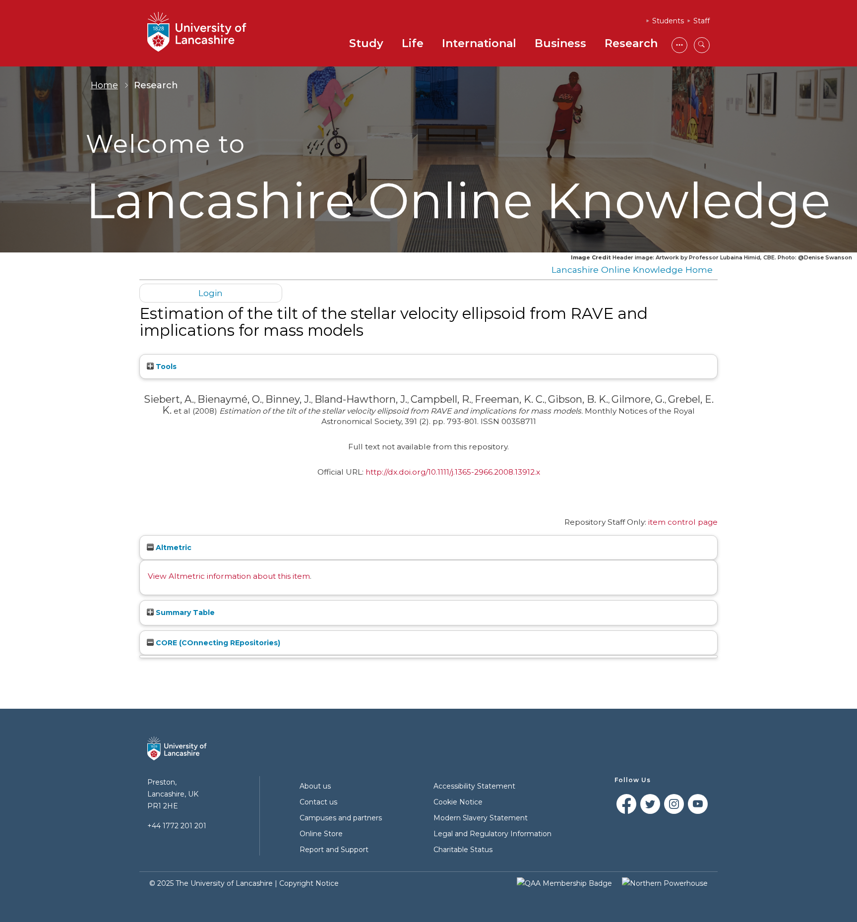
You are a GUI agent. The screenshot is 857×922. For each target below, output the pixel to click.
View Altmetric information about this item (229, 576)
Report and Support (334, 849)
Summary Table (184, 612)
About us (315, 786)
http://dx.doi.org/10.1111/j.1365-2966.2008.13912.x (453, 472)
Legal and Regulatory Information (492, 833)
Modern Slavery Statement (480, 817)
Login (210, 293)
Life (413, 43)
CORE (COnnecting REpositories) (217, 642)
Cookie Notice (458, 802)
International (479, 43)
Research (631, 43)
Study (366, 43)
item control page (683, 522)
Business (560, 43)
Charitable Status (462, 849)
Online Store (321, 833)
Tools (165, 366)
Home (104, 85)
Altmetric (172, 547)
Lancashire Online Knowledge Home (632, 269)
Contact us (318, 802)
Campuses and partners (341, 817)
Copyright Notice (309, 883)
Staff (701, 20)
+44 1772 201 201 (176, 825)
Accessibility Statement (474, 786)
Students (668, 20)
